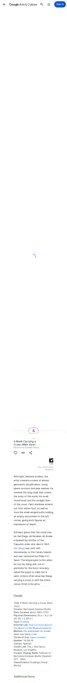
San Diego (19, 548)
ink (41, 631)
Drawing (24, 621)
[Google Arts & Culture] (23, 4)
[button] (4, 4)
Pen (25, 631)
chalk (34, 634)
